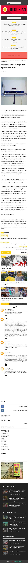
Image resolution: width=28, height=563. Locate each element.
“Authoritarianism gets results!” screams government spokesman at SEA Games (14, 25)
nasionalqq (7, 368)
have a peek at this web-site (15, 313)
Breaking (13, 22)
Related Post (6, 252)
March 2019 (3, 444)
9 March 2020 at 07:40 (8, 320)
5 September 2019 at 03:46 (9, 310)
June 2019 (3, 439)
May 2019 (3, 441)
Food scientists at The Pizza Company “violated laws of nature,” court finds (14, 267)
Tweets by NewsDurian (5, 415)
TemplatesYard (18, 561)
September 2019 (4, 435)
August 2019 (3, 436)
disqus (13, 303)
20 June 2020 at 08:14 (8, 343)
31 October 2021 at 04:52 (9, 353)
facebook (23, 303)
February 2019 (4, 446)
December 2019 (4, 430)
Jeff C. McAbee (8, 309)
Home (2, 60)
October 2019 (3, 433)
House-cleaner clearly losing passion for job (12, 298)
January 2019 (3, 448)
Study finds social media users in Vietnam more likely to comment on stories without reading (14, 32)
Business (6, 60)
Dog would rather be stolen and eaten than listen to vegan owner (14, 40)
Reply (6, 315)
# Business (6, 232)
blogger (5, 303)
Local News (14, 45)
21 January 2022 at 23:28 (9, 369)
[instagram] (14, 1)
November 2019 (4, 431)
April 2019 (3, 443)
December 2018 (4, 449)
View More (25, 252)
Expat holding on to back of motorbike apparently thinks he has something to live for (17, 517)
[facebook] (13, 1)
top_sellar (7, 341)
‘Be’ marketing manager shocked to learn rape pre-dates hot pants (13, 283)
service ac (16, 336)
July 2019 (2, 438)
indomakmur (8, 352)
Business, (4, 71)
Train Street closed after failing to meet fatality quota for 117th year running (14, 47)
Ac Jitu (6, 318)
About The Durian (4, 416)
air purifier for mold (13, 347)
